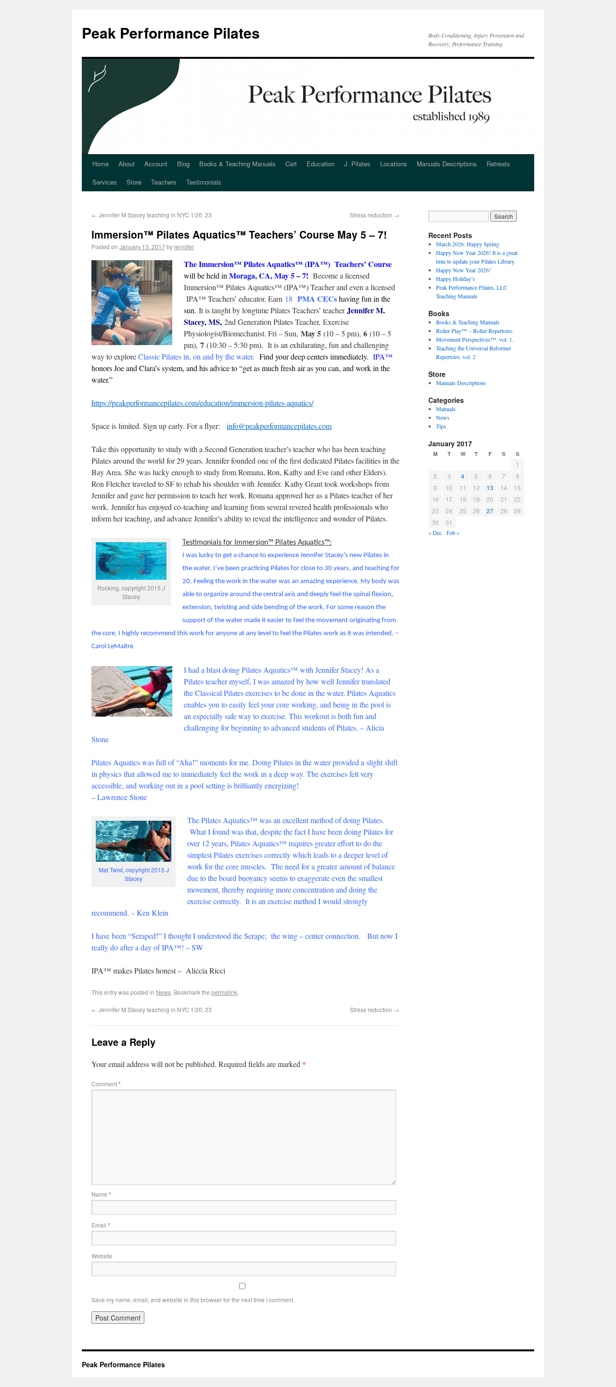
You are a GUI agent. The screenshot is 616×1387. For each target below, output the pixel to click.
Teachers (164, 182)
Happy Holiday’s (455, 278)
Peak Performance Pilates (171, 32)
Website (102, 1256)
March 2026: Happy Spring (467, 244)
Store (134, 182)
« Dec (435, 532)
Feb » (453, 532)
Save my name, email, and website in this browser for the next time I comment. (193, 1299)
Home (100, 163)
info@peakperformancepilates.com (279, 426)
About (126, 163)
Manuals (446, 409)
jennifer (184, 246)
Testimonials (203, 182)
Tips (441, 426)
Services (104, 182)
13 (490, 487)
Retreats (498, 163)
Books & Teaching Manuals (237, 163)
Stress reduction (374, 215)
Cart (291, 163)
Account (155, 163)
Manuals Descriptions (447, 163)
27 (490, 511)
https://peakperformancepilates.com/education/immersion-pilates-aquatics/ (202, 403)
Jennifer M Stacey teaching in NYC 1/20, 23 (151, 215)
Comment (106, 1084)
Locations (393, 163)
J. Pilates (357, 163)
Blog (183, 163)
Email (100, 1225)
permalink (224, 992)
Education (320, 163)
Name (101, 1194)
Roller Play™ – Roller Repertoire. (474, 330)
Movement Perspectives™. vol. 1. (474, 339)
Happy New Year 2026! (463, 270)
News (163, 992)
